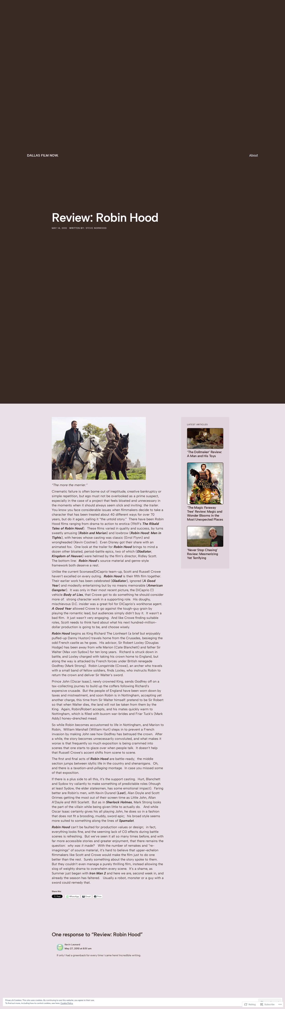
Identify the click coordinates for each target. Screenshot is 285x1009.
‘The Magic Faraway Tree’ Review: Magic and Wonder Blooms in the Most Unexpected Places (205, 513)
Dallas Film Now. (42, 155)
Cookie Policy (67, 1003)
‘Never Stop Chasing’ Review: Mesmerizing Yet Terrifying (202, 554)
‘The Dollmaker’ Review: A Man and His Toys (204, 454)
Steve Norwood (96, 228)
